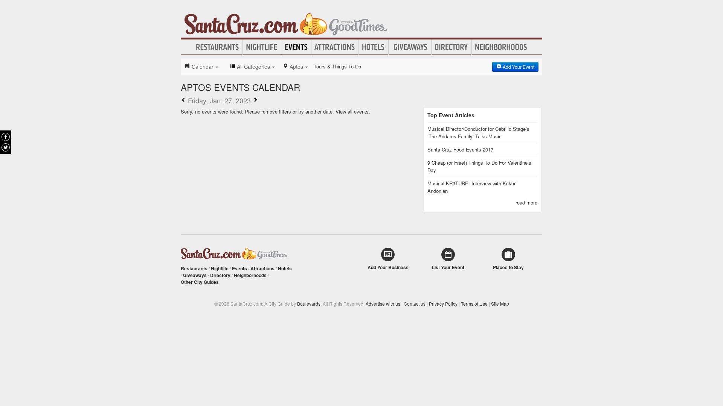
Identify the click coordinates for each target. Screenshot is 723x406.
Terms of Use (474, 303)
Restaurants (218, 47)
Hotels (373, 47)
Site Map (500, 303)
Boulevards (308, 303)
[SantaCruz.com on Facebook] (6, 137)
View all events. (353, 111)
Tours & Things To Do (337, 66)
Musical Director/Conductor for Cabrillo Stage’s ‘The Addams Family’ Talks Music (478, 132)
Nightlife (262, 47)
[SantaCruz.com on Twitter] (6, 147)
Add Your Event (518, 67)
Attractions (334, 47)
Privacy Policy (443, 303)
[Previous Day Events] (183, 100)
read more (526, 202)
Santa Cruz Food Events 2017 (460, 149)
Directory (451, 47)
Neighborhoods (501, 47)
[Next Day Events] (255, 100)
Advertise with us (383, 303)
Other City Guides (200, 282)
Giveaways (410, 47)
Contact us (415, 303)
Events (296, 47)
